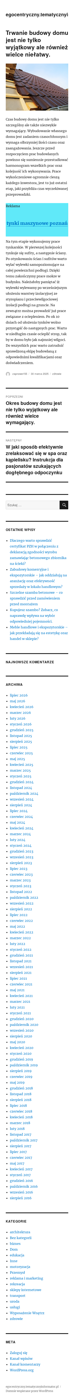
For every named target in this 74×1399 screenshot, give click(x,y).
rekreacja (17, 1284)
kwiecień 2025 (21, 765)
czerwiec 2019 (21, 1077)
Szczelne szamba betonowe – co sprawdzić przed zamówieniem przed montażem (36, 598)
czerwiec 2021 (21, 984)
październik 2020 (24, 1025)
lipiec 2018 (18, 1105)
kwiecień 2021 (21, 996)
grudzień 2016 (21, 1181)
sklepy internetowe (25, 1290)
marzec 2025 (20, 770)
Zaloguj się (18, 1353)
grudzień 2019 (21, 1059)
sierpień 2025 (21, 741)
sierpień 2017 (20, 1146)
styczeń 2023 (20, 886)
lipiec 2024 (19, 811)
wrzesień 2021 (21, 967)
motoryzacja (20, 1267)
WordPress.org (22, 1370)
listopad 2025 (21, 736)
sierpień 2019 (21, 1071)
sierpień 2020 (21, 1036)
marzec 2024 (20, 834)
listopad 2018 (20, 1094)
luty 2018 (17, 1129)
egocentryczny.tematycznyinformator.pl (32, 1386)
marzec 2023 (20, 880)
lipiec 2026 (19, 695)
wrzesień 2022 (22, 903)
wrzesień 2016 (21, 1192)
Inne (13, 1261)
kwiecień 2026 (22, 707)
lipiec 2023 (18, 869)
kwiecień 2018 (21, 1117)
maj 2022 (17, 926)
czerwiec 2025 (21, 753)
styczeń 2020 (20, 1053)
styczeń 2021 (20, 1013)
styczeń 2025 (20, 776)
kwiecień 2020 (21, 1048)
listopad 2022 (21, 892)
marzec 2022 (20, 938)
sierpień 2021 (20, 973)
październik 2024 (24, 793)
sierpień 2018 (20, 1100)
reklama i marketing (26, 1278)
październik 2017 (23, 1140)
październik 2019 (24, 1065)
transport (17, 1296)
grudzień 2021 (21, 955)
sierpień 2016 (21, 1198)
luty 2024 (17, 840)
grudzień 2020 (22, 1019)
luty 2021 (17, 1007)
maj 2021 (17, 990)
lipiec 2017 (18, 1152)
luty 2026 (17, 718)
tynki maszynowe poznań (37, 223)
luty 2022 (17, 944)
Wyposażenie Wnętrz (27, 1313)
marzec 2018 (20, 1123)
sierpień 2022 (21, 909)
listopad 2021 (20, 961)
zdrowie (56, 374)
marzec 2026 (20, 713)
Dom (14, 1249)
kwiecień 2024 (21, 828)
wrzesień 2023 (21, 857)
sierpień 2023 (21, 863)
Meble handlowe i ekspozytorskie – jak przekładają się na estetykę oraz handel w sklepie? (39, 633)
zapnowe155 (19, 374)
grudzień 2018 (21, 1088)
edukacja (17, 1255)
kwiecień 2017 (21, 1169)
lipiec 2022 (19, 915)
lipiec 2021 (18, 978)
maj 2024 (17, 822)
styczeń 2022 (20, 949)
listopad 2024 (21, 788)
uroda (14, 1301)
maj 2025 (17, 759)
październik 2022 (24, 897)
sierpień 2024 (21, 805)
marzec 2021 (20, 1001)
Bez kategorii (20, 1238)
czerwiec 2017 (21, 1157)
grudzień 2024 (22, 782)
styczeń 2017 (20, 1175)
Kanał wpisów (21, 1358)
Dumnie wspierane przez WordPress (29, 1391)
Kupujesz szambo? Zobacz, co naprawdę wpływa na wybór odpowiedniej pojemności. (34, 615)
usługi (15, 1307)
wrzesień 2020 (22, 1030)
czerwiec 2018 (21, 1111)
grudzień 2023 (21, 851)
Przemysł (17, 1272)
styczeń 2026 (21, 724)
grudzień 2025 (22, 730)
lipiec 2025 (19, 747)
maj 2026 (17, 701)
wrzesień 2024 (22, 799)
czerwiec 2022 (21, 921)
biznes (15, 1244)
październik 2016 (24, 1186)
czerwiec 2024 (21, 817)
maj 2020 (17, 1042)
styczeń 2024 (20, 845)
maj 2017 (17, 1163)
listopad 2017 (20, 1134)
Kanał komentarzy (25, 1364)
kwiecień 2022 (21, 932)
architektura (20, 1232)
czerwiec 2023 (21, 874)
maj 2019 (17, 1082)
